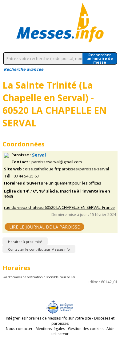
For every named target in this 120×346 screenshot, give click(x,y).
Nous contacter (19, 328)
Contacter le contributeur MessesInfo (39, 249)
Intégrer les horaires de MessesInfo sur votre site (48, 318)
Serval (39, 155)
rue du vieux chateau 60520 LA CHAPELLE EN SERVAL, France (59, 207)
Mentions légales (50, 328)
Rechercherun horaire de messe (99, 58)
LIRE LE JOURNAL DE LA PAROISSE (44, 227)
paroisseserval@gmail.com (56, 162)
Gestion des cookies (85, 328)
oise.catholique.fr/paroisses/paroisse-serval (67, 169)
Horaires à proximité (25, 241)
